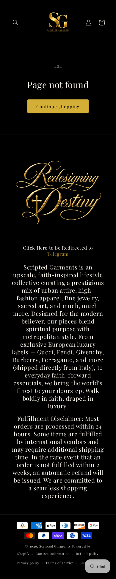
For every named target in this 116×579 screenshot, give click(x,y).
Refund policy (87, 553)
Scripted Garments (55, 546)
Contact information (53, 553)
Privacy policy (28, 563)
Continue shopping (58, 107)
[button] (15, 22)
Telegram (58, 254)
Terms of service (60, 563)
